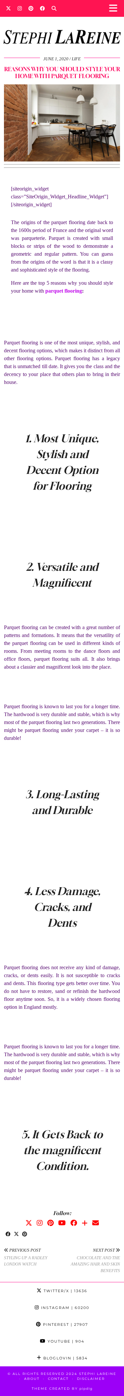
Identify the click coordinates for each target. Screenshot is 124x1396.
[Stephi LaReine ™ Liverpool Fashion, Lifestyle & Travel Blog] (62, 28)
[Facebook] (42, 8)
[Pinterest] (30, 8)
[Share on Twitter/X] (16, 1234)
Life (76, 58)
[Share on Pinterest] (25, 1234)
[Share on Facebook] (8, 1234)
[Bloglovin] (85, 1223)
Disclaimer (91, 1379)
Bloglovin (65, 1358)
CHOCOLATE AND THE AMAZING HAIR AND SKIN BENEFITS (95, 1260)
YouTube (65, 1341)
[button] (115, 8)
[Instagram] (20, 8)
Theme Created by (62, 1388)
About (32, 1379)
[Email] (95, 1223)
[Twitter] (8, 8)
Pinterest (64, 1324)
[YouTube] (62, 1223)
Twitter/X (64, 1291)
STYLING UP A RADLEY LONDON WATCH (25, 1257)
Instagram (64, 1307)
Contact (58, 1379)
